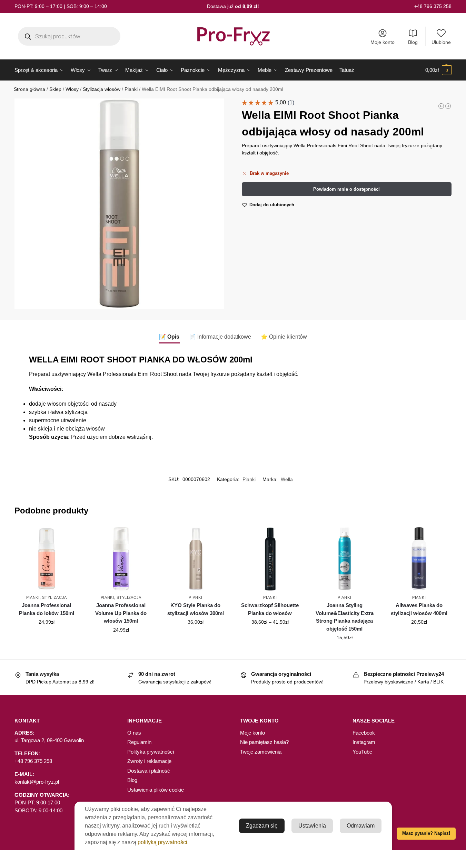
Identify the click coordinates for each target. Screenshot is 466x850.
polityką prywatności (162, 842)
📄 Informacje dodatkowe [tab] (220, 337)
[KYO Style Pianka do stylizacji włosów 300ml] (195, 559)
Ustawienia (312, 826)
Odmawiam (361, 826)
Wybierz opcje (270, 637)
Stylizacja (54, 597)
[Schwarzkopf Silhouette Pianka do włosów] (270, 559)
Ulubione (441, 42)
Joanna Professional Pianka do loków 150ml (46, 609)
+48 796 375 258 (433, 6)
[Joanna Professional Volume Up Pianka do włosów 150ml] (121, 559)
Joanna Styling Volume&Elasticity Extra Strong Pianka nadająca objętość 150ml (345, 617)
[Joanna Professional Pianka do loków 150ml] (46, 559)
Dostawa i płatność (148, 771)
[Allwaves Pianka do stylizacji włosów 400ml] (419, 559)
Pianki (131, 89)
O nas (134, 733)
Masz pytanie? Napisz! (426, 833)
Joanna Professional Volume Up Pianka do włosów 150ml (121, 613)
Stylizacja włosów (101, 89)
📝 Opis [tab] (169, 337)
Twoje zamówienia (260, 752)
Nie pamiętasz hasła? (264, 742)
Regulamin (139, 742)
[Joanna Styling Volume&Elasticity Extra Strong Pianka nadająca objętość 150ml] (345, 559)
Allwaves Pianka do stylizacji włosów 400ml (419, 609)
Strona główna (29, 89)
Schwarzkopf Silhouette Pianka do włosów (270, 609)
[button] (438, 70)
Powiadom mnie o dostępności (346, 189)
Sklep (55, 89)
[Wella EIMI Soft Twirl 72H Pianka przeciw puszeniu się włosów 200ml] (441, 106)
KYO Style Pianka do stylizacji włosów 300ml (195, 609)
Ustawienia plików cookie (155, 790)
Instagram (364, 742)
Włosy (72, 89)
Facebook (364, 733)
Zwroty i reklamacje (149, 761)
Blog (413, 42)
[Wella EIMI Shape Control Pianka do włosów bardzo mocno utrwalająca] (448, 106)
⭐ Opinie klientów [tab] (284, 337)
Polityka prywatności (150, 752)
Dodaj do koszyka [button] (47, 637)
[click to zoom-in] (119, 203)
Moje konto (382, 42)
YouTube (362, 752)
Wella (287, 479)
